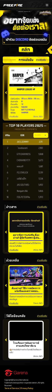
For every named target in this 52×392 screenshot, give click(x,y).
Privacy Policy (27, 388)
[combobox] (40, 135)
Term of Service (11, 388)
